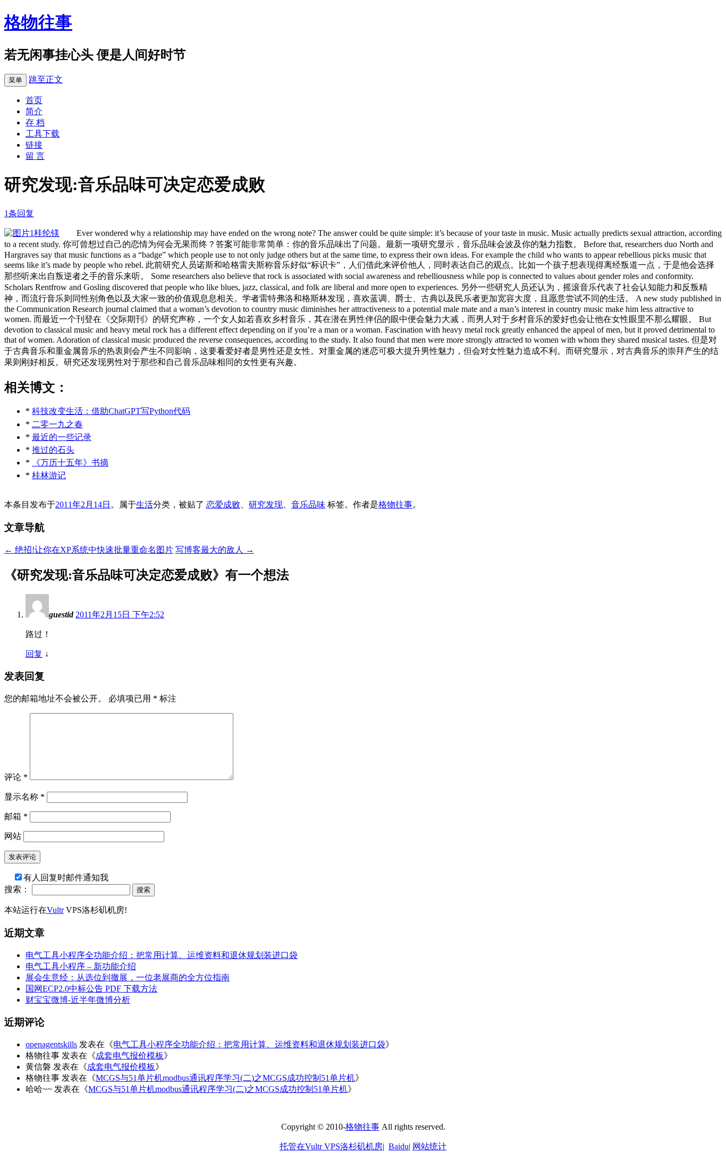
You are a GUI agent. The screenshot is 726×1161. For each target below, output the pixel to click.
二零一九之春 (57, 424)
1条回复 (19, 213)
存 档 (35, 122)
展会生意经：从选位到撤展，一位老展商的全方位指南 (128, 977)
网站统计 (429, 1146)
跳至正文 (46, 79)
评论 (16, 777)
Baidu (399, 1146)
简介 (34, 111)
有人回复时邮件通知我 (65, 877)
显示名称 (24, 796)
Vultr (55, 909)
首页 (34, 100)
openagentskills (51, 1044)
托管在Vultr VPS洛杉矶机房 (331, 1146)
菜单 (15, 80)
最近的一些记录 (61, 437)
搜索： (17, 889)
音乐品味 (308, 504)
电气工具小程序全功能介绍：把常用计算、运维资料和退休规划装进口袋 (162, 955)
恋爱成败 (223, 504)
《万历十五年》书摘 (70, 462)
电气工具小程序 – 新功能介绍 (81, 966)
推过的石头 (53, 449)
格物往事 (38, 22)
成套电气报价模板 (130, 1055)
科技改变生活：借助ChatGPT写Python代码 (111, 411)
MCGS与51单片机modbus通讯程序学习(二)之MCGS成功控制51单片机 (225, 1077)
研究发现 (266, 504)
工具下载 (43, 133)
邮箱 (16, 816)
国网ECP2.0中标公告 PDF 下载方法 (91, 988)
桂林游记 (49, 475)
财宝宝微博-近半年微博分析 (78, 999)
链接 (34, 144)
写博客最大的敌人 (214, 549)
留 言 (35, 155)
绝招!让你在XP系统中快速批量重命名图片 (88, 549)
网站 (12, 836)
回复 (34, 653)
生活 (144, 504)
